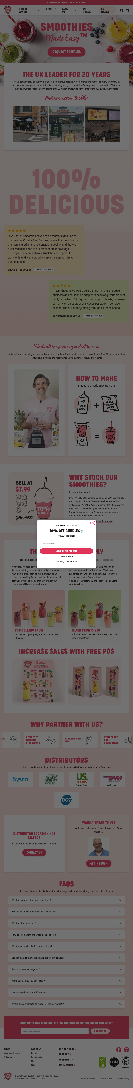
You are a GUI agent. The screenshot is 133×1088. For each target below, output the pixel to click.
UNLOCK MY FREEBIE (66, 551)
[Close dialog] (93, 523)
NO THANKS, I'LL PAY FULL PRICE (66, 562)
